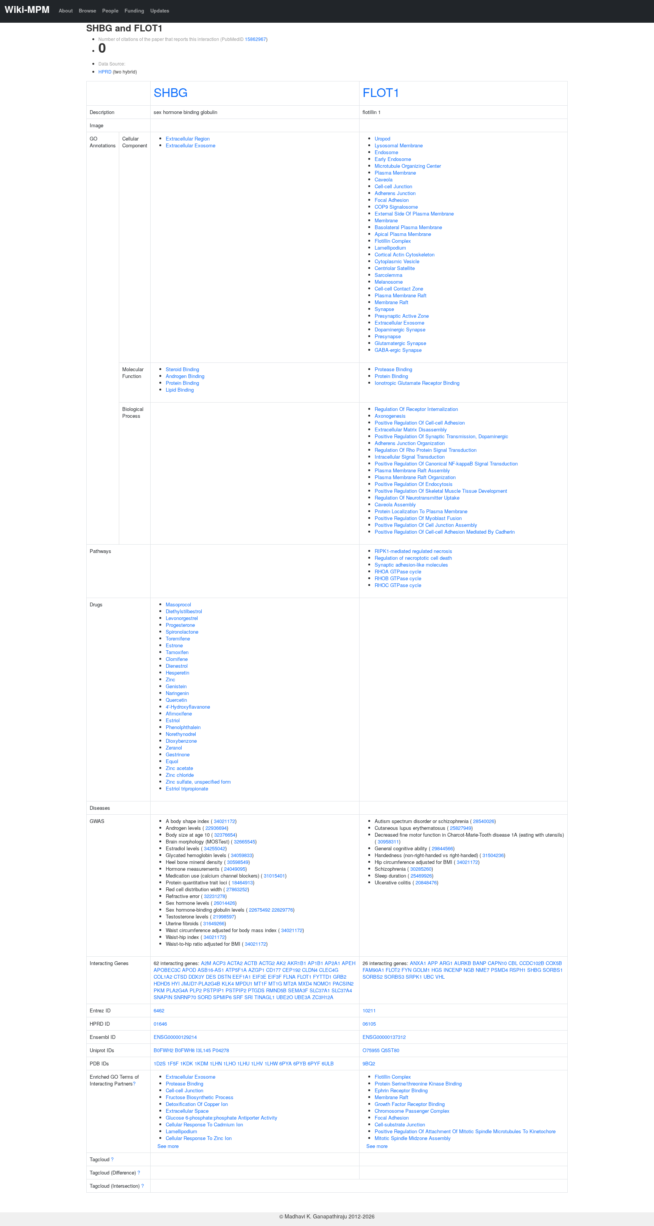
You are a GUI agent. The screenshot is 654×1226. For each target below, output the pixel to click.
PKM (159, 990)
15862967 (255, 39)
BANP (479, 963)
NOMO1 (322, 983)
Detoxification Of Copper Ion (197, 1103)
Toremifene (178, 638)
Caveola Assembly (395, 504)
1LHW (271, 1063)
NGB (469, 969)
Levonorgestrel (182, 618)
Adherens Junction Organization (410, 443)
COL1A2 (163, 976)
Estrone (174, 645)
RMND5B (276, 990)
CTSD (180, 976)
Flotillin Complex (393, 240)
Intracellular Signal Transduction (410, 456)
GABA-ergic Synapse (398, 349)
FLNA (289, 976)
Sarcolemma (388, 274)
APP (433, 963)
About (66, 10)
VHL (440, 976)
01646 (160, 1023)
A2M (206, 963)
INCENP (453, 969)
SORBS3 (394, 976)
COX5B (554, 963)
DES (211, 976)
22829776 (282, 909)
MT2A (290, 983)
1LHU (243, 1063)
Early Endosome (393, 158)
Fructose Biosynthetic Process (200, 1097)
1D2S (160, 1063)
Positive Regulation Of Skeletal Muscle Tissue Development (441, 490)
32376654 (224, 834)
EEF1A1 (241, 976)
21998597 (223, 916)
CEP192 (291, 969)
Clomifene (177, 658)
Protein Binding (182, 382)
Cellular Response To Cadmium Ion (204, 1124)
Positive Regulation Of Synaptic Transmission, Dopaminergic (441, 436)
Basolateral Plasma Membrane (408, 227)
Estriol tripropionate (187, 788)
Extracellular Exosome (190, 145)
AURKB (462, 963)
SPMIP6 (222, 997)
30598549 (237, 861)
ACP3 (219, 963)
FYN (406, 969)
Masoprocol (178, 604)
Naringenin (177, 693)
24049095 (234, 868)
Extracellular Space (187, 1110)
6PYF (314, 1063)
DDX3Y (196, 976)
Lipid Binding (180, 389)
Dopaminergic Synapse (400, 329)
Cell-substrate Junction (400, 1124)
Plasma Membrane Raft (401, 295)
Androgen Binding (185, 376)
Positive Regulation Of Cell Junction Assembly (426, 524)
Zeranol (174, 747)
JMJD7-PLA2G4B (200, 983)
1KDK (186, 1063)
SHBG (171, 91)
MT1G (275, 983)
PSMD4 (499, 969)
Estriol (173, 720)
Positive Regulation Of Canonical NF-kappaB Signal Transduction (446, 463)
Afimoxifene (179, 713)
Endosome (386, 152)
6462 (159, 1010)
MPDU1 (243, 983)
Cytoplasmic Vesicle (397, 261)
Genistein (176, 686)
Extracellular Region (188, 138)
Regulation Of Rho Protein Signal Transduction (425, 449)
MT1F (260, 983)
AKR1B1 (296, 963)
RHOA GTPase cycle (398, 571)
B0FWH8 (185, 1050)
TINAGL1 (264, 997)
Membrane (386, 220)
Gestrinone (178, 754)
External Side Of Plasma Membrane (414, 213)
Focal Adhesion (392, 199)
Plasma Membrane (395, 172)
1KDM (201, 1063)
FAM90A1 (373, 969)
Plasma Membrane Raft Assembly (412, 470)
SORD (205, 997)
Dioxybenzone (181, 740)
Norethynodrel (181, 733)
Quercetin (176, 699)
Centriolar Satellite (395, 268)
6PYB (299, 1063)
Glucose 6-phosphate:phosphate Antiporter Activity (221, 1117)
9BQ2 (369, 1063)
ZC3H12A (322, 997)
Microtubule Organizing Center (408, 165)
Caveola (383, 179)
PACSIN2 (343, 983)
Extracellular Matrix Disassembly (411, 429)
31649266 (213, 923)
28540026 (483, 821)
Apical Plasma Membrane (403, 233)
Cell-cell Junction (393, 186)
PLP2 (196, 990)
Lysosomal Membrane (399, 145)
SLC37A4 (342, 990)
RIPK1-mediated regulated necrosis (413, 550)
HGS (436, 969)
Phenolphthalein (183, 727)
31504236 (493, 855)
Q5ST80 (390, 1050)
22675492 (259, 909)
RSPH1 (517, 969)
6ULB (328, 1063)
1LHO (229, 1063)
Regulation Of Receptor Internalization (416, 408)
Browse (87, 10)
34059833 (241, 855)
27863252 (237, 889)
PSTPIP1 (213, 990)
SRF (238, 997)
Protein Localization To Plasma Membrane (421, 511)
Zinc (170, 679)
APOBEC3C (167, 969)
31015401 (274, 875)
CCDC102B (531, 963)
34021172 (224, 821)
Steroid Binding (182, 369)
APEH (348, 963)
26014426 (224, 902)
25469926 (421, 875)
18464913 (242, 882)
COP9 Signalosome (396, 206)
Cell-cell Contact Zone (399, 288)
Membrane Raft (391, 302)
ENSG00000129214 (175, 1036)
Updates (159, 10)
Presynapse (388, 336)
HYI (175, 983)
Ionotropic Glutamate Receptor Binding (417, 382)
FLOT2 (393, 969)
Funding (134, 10)
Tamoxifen (177, 652)
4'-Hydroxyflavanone (188, 706)
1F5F (173, 1063)
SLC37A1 (320, 990)
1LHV (257, 1063)
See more (168, 1145)
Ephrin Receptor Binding (401, 1090)
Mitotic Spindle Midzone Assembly (413, 1138)
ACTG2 (267, 963)
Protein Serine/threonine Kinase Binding (418, 1083)
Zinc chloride (180, 774)
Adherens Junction (395, 193)
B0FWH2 (163, 1050)
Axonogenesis (390, 415)
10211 (369, 1010)
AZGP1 (256, 969)
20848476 (426, 882)
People (110, 10)
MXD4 (305, 983)
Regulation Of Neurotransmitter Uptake (417, 497)
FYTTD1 (322, 976)
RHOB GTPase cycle (398, 578)
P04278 (220, 1050)
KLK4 (228, 983)
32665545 (244, 841)
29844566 (442, 848)
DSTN (224, 976)
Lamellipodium (390, 247)
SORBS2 (373, 976)
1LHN (216, 1063)
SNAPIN (163, 997)
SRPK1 (414, 976)
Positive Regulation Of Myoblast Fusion (418, 518)
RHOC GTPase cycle (398, 585)
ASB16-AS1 (211, 969)
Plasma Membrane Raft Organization (415, 477)
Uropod (382, 138)
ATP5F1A (236, 969)
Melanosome (389, 281)
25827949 (460, 827)
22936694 (216, 827)
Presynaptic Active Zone (402, 315)
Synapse (384, 308)
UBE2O (284, 997)
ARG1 (446, 963)
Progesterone (180, 624)
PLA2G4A (177, 990)
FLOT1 (381, 91)
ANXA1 (418, 963)
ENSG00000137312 (384, 1036)
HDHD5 (162, 983)
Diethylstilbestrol (184, 611)
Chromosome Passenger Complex (412, 1110)
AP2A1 (332, 963)
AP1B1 (315, 963)
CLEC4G (328, 969)
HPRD (105, 71)
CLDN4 (310, 969)
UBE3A (302, 997)
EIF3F (275, 976)
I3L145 (203, 1050)
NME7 (482, 969)
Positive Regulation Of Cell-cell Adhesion (420, 422)
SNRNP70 (185, 997)
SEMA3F (298, 990)
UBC (429, 976)
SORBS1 (553, 969)
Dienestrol (177, 665)
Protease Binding (393, 369)
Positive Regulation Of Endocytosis (414, 483)
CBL (513, 963)
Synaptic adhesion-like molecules (411, 564)
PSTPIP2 (236, 990)
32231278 (214, 896)
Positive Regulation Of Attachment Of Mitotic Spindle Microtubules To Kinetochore (465, 1131)
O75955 (371, 1050)
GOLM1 (421, 969)
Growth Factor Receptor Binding (410, 1103)
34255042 (214, 848)
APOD (189, 969)
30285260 (420, 868)
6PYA (285, 1063)
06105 (369, 1023)
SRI (248, 997)
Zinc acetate (179, 768)
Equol (172, 761)
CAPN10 (497, 963)
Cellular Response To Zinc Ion (199, 1138)
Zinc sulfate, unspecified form (198, 781)
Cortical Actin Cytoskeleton (404, 254)
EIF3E (259, 976)
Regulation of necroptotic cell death (413, 557)
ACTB (250, 963)
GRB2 (339, 976)
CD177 (273, 969)
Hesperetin (177, 672)
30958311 (388, 841)
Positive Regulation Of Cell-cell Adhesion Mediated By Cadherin (445, 531)
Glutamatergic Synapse (400, 343)
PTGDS (256, 990)
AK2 (281, 963)
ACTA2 (235, 963)
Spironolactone (182, 631)
